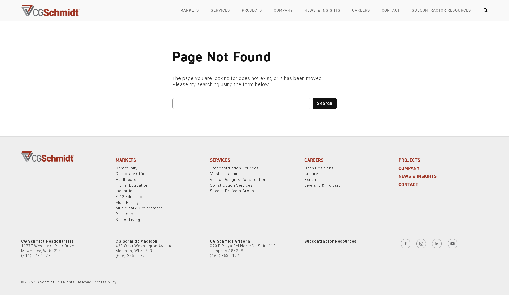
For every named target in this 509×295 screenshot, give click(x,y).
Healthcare (126, 179)
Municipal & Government (139, 208)
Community (127, 168)
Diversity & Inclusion (323, 185)
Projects (252, 10)
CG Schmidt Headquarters (47, 241)
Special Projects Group (232, 191)
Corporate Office (132, 174)
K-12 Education (130, 197)
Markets (189, 10)
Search (324, 103)
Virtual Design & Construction (238, 179)
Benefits (312, 179)
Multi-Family (127, 202)
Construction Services (231, 185)
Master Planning (225, 174)
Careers (361, 10)
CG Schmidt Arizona (230, 241)
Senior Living (128, 220)
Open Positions (319, 168)
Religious (124, 214)
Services (220, 10)
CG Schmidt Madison (136, 241)
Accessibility (106, 282)
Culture (311, 174)
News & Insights (322, 10)
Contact (391, 10)
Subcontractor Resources (441, 10)
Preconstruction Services (234, 168)
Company (283, 10)
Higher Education (132, 185)
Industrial (125, 191)
